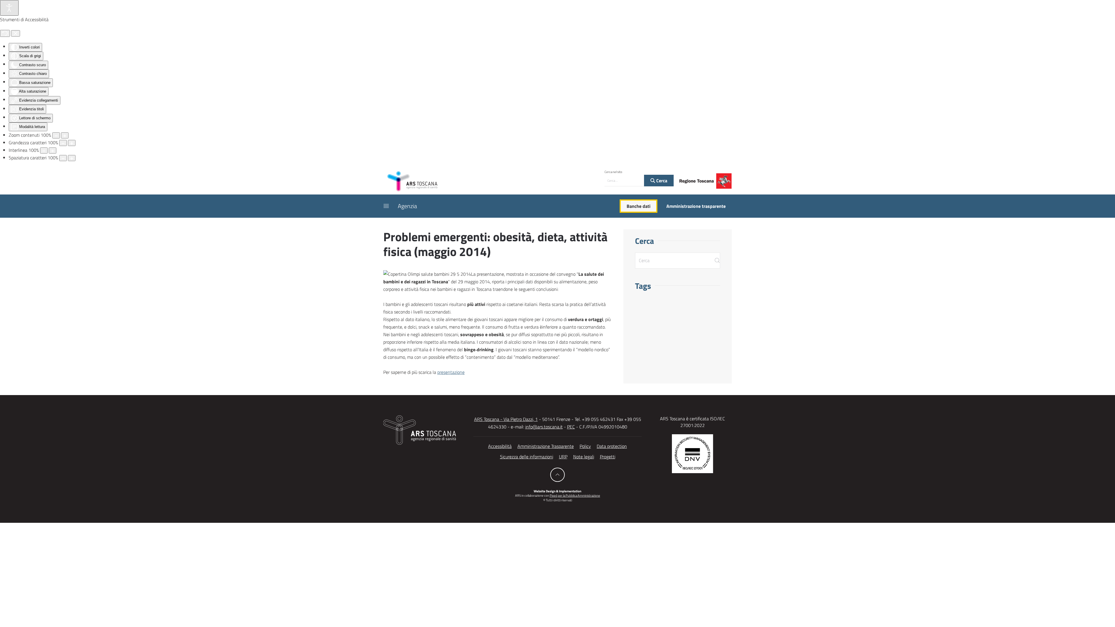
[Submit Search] (717, 261)
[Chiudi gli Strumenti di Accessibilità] (15, 33)
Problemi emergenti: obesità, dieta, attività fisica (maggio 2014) (495, 243)
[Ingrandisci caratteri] (71, 143)
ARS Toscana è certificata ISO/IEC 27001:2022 (692, 421)
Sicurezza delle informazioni (526, 456)
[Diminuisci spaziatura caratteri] (63, 158)
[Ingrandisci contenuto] (65, 135)
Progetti (607, 456)
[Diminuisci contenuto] (56, 135)
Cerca (661, 180)
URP (563, 456)
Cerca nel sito (613, 172)
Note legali (583, 456)
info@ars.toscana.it (544, 426)
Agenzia (407, 205)
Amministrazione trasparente (696, 206)
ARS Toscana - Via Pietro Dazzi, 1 (506, 419)
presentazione (451, 372)
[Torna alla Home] (412, 180)
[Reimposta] (5, 33)
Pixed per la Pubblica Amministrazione (575, 495)
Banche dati (638, 206)
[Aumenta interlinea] (52, 150)
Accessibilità (500, 446)
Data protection (612, 446)
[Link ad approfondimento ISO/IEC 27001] (692, 453)
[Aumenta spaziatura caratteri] (71, 158)
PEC (571, 426)
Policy (585, 446)
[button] (386, 206)
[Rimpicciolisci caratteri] (63, 143)
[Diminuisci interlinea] (44, 150)
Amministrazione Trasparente (545, 446)
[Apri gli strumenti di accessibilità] (9, 8)
